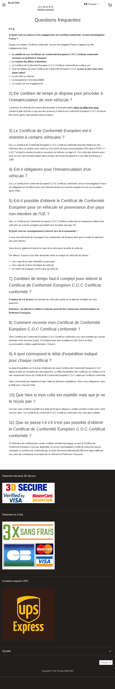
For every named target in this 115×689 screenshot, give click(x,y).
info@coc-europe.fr (45, 9)
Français (104, 662)
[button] (92, 4)
